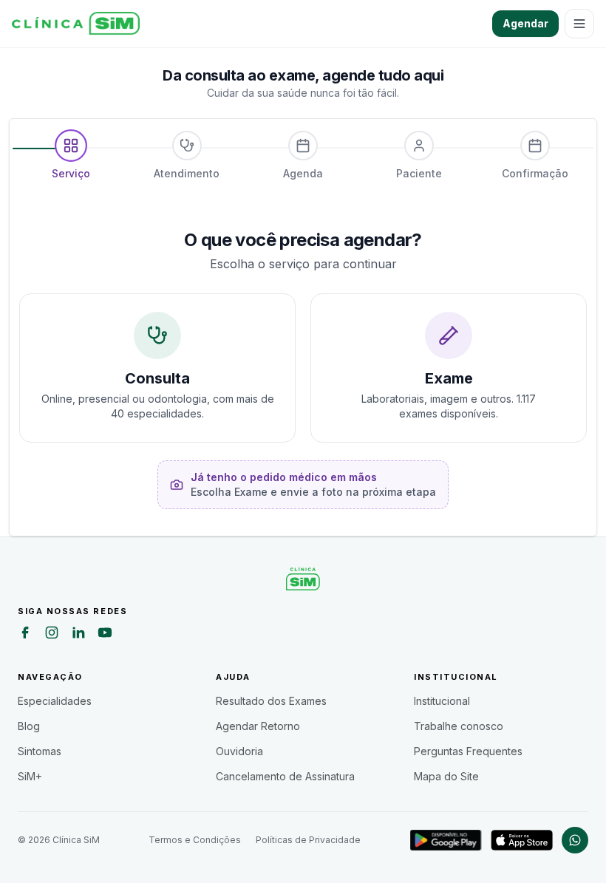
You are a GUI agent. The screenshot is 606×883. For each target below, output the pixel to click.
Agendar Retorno (258, 726)
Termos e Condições (195, 839)
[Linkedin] (78, 634)
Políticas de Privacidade (308, 839)
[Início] (76, 23)
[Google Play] (446, 840)
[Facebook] (25, 634)
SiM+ (30, 776)
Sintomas (39, 751)
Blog (29, 726)
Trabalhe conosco (458, 726)
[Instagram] (51, 634)
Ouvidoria (239, 751)
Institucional (442, 701)
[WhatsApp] (575, 840)
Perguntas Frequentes (468, 751)
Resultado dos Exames (271, 701)
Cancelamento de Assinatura (285, 776)
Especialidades (55, 701)
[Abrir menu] (579, 23)
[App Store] (522, 840)
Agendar (525, 23)
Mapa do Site (446, 776)
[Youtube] (105, 634)
